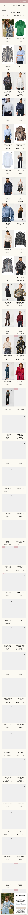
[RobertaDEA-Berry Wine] (8, 691)
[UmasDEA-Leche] (8, 533)
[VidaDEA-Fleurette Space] (8, 401)
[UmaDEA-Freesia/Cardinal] (20, 375)
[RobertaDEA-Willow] (20, 454)
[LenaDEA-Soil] (20, 823)
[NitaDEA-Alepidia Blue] (8, 296)
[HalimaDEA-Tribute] (8, 164)
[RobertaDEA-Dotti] (8, 428)
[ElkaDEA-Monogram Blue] (8, 375)
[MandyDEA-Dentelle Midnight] (20, 665)
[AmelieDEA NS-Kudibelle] (8, 797)
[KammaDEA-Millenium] (8, 190)
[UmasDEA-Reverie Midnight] (8, 744)
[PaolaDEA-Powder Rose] (8, 718)
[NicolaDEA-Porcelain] (20, 190)
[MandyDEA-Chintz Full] (20, 586)
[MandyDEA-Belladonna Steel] (20, 401)
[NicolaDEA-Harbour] (8, 217)
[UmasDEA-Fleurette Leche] (8, 559)
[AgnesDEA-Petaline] (20, 771)
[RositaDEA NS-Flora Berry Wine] (20, 639)
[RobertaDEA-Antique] (8, 348)
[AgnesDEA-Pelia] (8, 823)
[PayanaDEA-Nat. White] (20, 85)
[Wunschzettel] (4, 5)
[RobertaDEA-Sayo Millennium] (8, 85)
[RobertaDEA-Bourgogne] (20, 322)
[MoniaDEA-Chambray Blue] (20, 718)
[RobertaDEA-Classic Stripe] (8, 58)
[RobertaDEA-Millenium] (20, 111)
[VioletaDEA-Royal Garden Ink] (8, 32)
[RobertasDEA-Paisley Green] (8, 612)
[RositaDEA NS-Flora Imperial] (20, 744)
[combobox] (17, 906)
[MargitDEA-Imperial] (20, 691)
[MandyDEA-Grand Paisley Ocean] (20, 533)
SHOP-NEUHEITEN (15, 1)
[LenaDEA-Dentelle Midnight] (20, 850)
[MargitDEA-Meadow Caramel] (8, 639)
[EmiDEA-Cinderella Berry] (20, 480)
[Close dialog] (26, 894)
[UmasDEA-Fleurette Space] (20, 507)
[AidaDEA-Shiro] (8, 269)
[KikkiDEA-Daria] (20, 348)
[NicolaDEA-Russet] (20, 217)
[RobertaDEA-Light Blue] (8, 137)
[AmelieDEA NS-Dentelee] (20, 876)
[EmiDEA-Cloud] (8, 507)
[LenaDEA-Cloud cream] (8, 850)
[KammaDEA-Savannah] (20, 164)
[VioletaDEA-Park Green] (20, 32)
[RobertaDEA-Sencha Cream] (20, 296)
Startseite (4, 10)
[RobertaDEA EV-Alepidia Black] (20, 137)
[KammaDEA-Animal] (8, 322)
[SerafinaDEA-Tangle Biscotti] (8, 480)
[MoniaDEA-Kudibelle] (20, 797)
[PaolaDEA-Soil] (8, 771)
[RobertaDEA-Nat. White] (8, 111)
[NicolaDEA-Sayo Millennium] (20, 269)
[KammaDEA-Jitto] (8, 454)
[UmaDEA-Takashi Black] (20, 243)
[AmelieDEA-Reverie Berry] (8, 665)
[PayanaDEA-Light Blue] (20, 58)
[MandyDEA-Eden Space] (20, 612)
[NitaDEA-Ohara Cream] (20, 428)
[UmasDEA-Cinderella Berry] (8, 586)
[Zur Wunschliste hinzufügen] (11, 21)
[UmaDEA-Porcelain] (8, 243)
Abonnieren (20, 908)
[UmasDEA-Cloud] (20, 559)
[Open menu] (2, 5)
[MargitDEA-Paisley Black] (8, 876)
